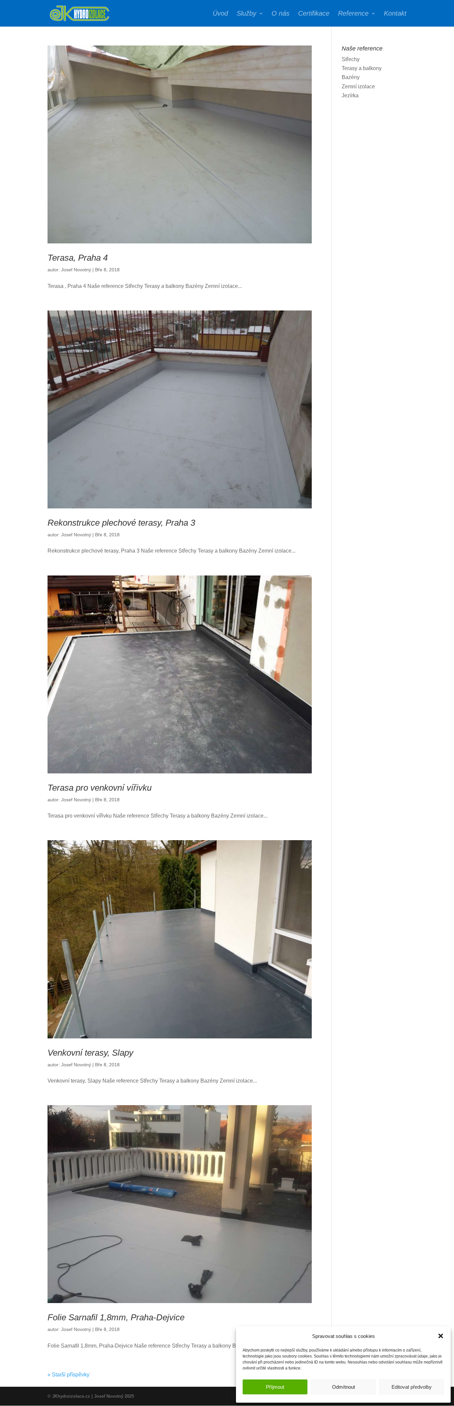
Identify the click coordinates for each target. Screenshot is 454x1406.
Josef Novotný (76, 269)
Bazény (351, 77)
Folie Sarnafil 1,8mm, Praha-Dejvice (116, 1317)
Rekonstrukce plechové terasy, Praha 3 (121, 523)
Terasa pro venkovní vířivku (100, 788)
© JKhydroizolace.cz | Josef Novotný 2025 (91, 1396)
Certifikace (313, 14)
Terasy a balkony (362, 68)
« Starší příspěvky (68, 1374)
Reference (353, 14)
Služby (246, 14)
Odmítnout (343, 1387)
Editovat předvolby (412, 1387)
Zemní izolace (358, 86)
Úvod (220, 14)
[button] (440, 1336)
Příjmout (275, 1387)
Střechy (351, 59)
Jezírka (350, 95)
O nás (280, 14)
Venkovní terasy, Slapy (90, 1053)
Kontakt (395, 14)
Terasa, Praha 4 (78, 258)
